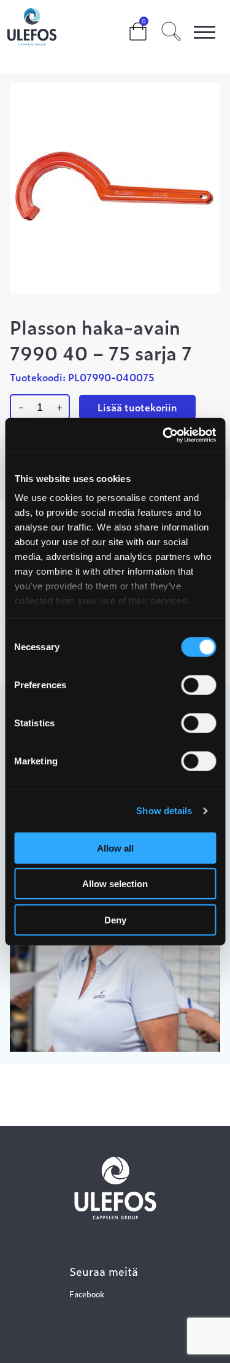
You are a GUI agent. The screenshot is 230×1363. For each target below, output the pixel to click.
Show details (164, 811)
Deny (115, 919)
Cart (128, 26)
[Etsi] (171, 29)
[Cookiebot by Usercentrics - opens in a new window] (164, 435)
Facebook (86, 1294)
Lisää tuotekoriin (137, 407)
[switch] (198, 684)
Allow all (115, 847)
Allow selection (115, 884)
